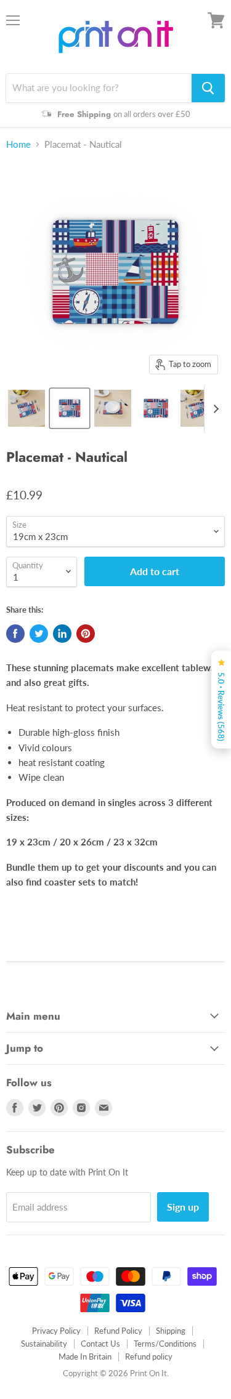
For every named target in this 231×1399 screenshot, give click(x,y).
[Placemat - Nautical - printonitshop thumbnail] (26, 408)
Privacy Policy (56, 1331)
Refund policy (148, 1356)
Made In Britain (85, 1356)
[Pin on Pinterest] (85, 633)
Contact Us (100, 1344)
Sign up (183, 1206)
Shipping (170, 1331)
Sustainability (44, 1344)
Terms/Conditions (165, 1344)
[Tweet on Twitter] (39, 633)
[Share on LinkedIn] (62, 633)
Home (18, 144)
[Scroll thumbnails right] (214, 409)
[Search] (208, 88)
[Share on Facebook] (15, 633)
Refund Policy (118, 1331)
